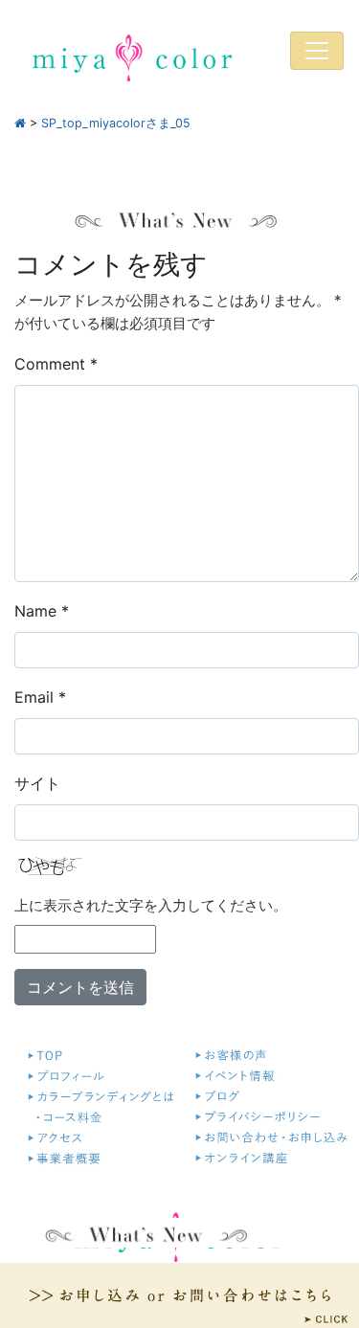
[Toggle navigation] (317, 51)
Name (41, 610)
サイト (37, 783)
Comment (56, 363)
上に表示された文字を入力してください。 (150, 905)
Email (40, 697)
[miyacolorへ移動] (20, 123)
